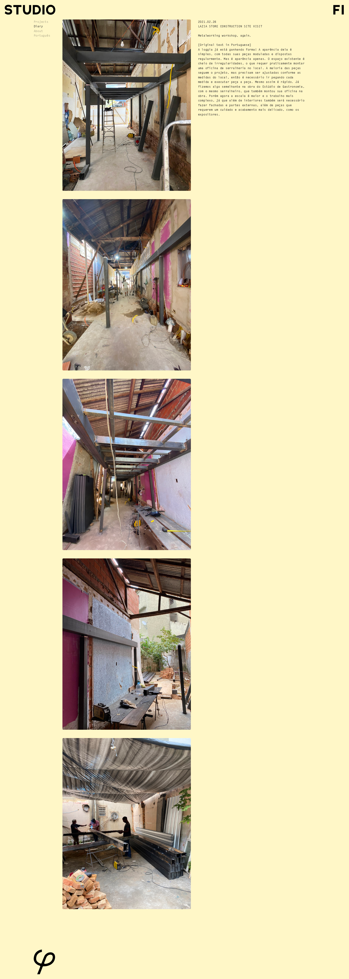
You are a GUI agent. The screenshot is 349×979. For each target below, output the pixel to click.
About (38, 31)
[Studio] (30, 10)
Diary (38, 26)
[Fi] (338, 10)
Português (42, 36)
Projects (41, 22)
